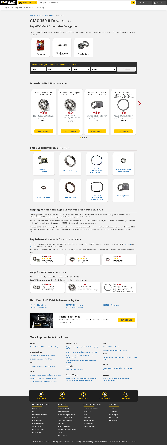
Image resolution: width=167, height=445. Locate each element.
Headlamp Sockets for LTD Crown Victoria (44, 382)
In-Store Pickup (37, 420)
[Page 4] (86, 137)
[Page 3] (84, 137)
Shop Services (88, 423)
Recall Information (38, 429)
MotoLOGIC (87, 415)
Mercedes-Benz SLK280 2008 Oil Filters (42, 356)
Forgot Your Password (39, 415)
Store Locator (62, 435)
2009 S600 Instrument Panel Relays (41, 359)
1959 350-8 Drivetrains (38, 305)
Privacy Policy (57, 441)
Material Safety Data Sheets (67, 429)
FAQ (33, 412)
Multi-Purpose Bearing (48, 288)
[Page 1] (80, 137)
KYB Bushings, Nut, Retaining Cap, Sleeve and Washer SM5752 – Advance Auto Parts (81, 379)
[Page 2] (82, 137)
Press (60, 432)
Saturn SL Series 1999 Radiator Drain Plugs (44, 347)
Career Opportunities (65, 417)
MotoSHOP (87, 412)
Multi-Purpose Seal (47, 260)
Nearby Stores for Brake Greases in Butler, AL (81, 352)
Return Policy (36, 432)
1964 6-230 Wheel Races (111, 347)
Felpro (32, 246)
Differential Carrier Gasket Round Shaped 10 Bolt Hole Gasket (122, 289)
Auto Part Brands (63, 409)
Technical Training (89, 426)
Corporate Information (65, 420)
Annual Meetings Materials (66, 415)
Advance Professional (91, 409)
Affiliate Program (63, 412)
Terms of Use (69, 441)
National (128, 244)
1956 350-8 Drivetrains (74, 308)
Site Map (78, 441)
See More (43, 120)
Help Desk (35, 417)
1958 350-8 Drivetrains (38, 308)
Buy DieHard (126, 320)
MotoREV (87, 417)
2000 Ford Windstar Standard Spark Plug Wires (45, 375)
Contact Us (36, 409)
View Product (43, 131)
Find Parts (126, 69)
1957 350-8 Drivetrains (74, 305)
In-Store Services (38, 423)
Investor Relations (64, 426)
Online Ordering (89, 420)
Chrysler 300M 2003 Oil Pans (75, 370)
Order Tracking (37, 426)
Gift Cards (61, 423)
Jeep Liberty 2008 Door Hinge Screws (115, 350)
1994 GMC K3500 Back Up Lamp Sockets (43, 366)
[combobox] (87, 2)
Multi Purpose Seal (118, 260)
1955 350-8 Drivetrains (110, 305)
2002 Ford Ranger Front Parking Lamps (43, 378)
